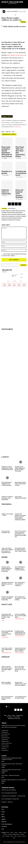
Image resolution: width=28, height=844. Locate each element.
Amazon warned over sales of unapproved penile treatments (20, 649)
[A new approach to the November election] (21, 692)
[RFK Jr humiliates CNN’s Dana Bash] (7, 678)
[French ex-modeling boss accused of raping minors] (21, 610)
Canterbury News (5, 746)
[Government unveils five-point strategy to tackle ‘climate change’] (21, 543)
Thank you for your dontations (8, 790)
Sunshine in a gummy (6, 172)
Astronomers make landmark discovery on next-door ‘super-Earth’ (7, 616)
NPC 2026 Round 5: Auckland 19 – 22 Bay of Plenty (20, 598)
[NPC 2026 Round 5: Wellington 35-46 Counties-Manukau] (7, 478)
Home (2, 131)
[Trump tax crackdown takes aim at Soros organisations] (7, 492)
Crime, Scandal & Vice (19, 618)
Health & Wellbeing (19, 635)
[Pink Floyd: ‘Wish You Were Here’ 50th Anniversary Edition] (21, 141)
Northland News (4, 730)
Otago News (4, 748)
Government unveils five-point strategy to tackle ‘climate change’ (20, 550)
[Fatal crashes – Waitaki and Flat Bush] (21, 492)
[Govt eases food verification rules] (7, 526)
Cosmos (19, 836)
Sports (16, 832)
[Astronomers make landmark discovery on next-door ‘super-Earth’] (7, 610)
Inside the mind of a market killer (6, 192)
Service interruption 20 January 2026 (10, 799)
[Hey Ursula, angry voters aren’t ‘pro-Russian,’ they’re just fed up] (21, 662)
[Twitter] (12, 203)
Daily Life (8, 131)
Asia (15, 836)
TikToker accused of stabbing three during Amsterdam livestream (7, 468)
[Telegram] (9, 203)
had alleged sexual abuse (15, 55)
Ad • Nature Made (5, 175)
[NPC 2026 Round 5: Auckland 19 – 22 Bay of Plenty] (21, 592)
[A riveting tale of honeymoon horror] (21, 165)
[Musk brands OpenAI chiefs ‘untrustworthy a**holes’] (21, 478)
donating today (17, 126)
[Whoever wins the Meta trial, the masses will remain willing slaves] (7, 662)
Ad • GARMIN (4, 158)
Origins (20, 832)
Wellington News (5, 741)
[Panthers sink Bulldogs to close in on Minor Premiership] (7, 592)
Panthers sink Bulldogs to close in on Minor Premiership (7, 598)
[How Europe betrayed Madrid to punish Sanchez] (7, 692)
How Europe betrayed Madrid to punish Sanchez (7, 698)
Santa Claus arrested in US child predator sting (6, 649)
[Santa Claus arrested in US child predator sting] (7, 643)
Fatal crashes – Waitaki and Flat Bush (10, 775)
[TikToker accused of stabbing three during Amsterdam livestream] (7, 462)
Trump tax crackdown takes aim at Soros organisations (7, 498)
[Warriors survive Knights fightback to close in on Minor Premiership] (21, 462)
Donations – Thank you (7, 802)
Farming (10, 834)
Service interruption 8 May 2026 (9, 793)
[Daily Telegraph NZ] (4, 11)
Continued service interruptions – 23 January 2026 (13, 796)
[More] (23, 203)
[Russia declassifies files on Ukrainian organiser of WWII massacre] (7, 626)
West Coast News (5, 745)
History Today (5, 637)
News (2, 761)
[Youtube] (21, 710)
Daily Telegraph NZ (12, 11)
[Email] (19, 203)
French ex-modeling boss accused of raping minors (20, 616)
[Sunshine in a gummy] (7, 165)
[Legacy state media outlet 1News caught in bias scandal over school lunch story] (7, 543)
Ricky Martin (11, 208)
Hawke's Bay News (5, 737)
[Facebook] (16, 203)
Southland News (4, 750)
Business (8, 836)
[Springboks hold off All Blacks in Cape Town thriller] (7, 578)
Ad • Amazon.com (19, 177)
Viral (23, 22)
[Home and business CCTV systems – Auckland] (21, 184)
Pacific (11, 832)
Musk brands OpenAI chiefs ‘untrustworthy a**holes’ (20, 484)
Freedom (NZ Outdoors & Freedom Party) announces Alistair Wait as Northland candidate (20, 516)
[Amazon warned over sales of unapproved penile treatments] (21, 643)
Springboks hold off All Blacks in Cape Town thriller (7, 584)
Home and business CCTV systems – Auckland (19, 193)
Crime (7, 832)
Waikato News (4, 735)
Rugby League (16, 834)
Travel (3, 836)
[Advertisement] (14, 307)
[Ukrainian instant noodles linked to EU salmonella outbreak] (21, 626)
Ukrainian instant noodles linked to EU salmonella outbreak (20, 632)
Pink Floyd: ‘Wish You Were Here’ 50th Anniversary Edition (20, 151)
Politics (5, 834)
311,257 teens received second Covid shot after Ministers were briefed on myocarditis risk (20, 533)
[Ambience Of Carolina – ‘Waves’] (7, 509)
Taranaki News (4, 739)
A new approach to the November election (20, 697)
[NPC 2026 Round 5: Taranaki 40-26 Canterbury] (21, 578)
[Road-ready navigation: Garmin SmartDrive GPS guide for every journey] (7, 141)
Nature (24, 832)
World (3, 767)
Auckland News (4, 732)
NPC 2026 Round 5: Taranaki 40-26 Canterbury (20, 584)
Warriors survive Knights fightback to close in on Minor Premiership (20, 469)
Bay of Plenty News (5, 734)
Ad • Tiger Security (19, 199)
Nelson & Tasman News (6, 743)
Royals (23, 836)
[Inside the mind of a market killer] (7, 184)
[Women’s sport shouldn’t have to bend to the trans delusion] (21, 678)
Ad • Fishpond (18, 158)
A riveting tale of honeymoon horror (21, 173)
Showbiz (22, 834)
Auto (12, 836)
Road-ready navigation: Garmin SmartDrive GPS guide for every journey (6, 151)
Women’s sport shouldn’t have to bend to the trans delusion (20, 684)
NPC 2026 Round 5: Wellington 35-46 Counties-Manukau (6, 484)
